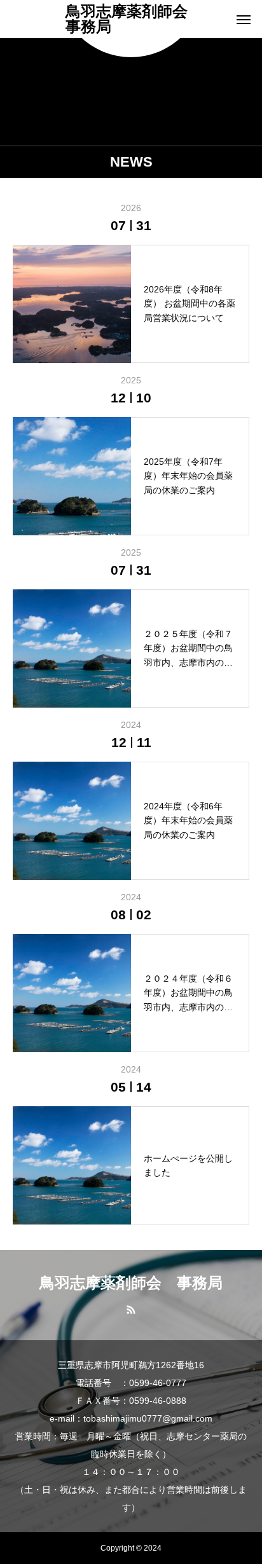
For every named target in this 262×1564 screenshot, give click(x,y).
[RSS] (131, 1309)
